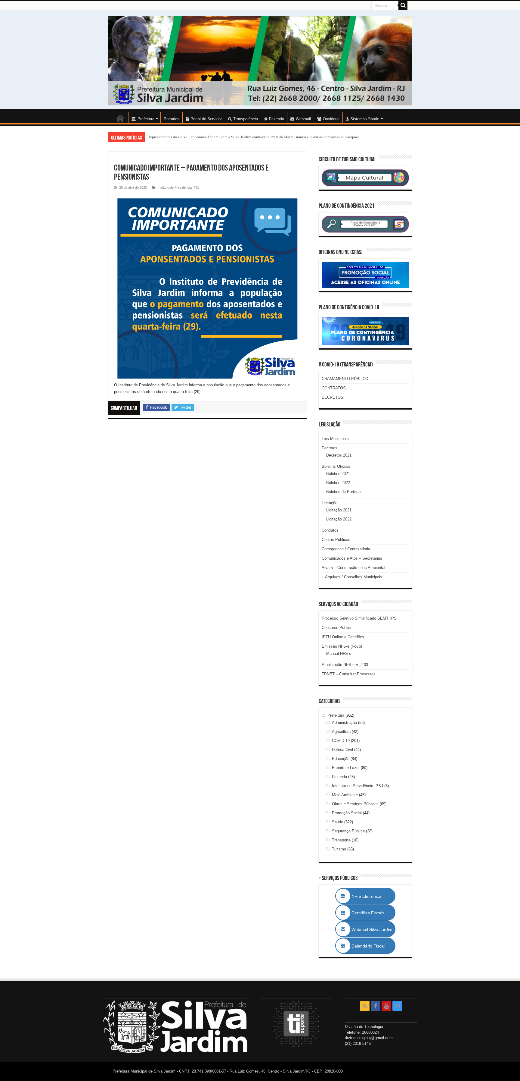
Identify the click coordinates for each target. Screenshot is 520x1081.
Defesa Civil (342, 749)
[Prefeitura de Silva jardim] (260, 61)
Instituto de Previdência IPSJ (179, 187)
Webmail (303, 119)
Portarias (171, 119)
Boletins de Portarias (344, 491)
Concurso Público (337, 627)
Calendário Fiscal (371, 946)
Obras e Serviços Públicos (355, 804)
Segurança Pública (348, 831)
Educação (340, 758)
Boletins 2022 (338, 482)
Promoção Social (347, 813)
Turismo (339, 849)
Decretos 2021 (338, 455)
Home (120, 118)
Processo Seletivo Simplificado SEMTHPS (359, 618)
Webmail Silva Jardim (371, 929)
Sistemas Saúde (364, 119)
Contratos (330, 530)
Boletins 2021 (338, 473)
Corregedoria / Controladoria (346, 549)
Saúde (337, 822)
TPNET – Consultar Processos (349, 674)
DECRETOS (332, 397)
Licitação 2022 (338, 519)
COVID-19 (341, 740)
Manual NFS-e (338, 653)
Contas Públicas (336, 539)
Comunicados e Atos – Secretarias (352, 558)
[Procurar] (402, 5)
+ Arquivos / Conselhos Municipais (352, 577)
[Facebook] (375, 1006)
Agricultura (341, 731)
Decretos (329, 448)
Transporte (341, 840)
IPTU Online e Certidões (343, 637)
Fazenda (276, 119)
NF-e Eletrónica (372, 896)
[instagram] (397, 1006)
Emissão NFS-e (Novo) (342, 646)
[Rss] (365, 1006)
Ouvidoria (331, 119)
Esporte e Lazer (346, 767)
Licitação (329, 503)
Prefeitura (335, 715)
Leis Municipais (335, 438)
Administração (344, 722)
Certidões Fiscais (371, 912)
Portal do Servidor (206, 119)
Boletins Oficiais (336, 466)
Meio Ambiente (345, 795)
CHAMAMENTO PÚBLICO (345, 378)
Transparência (245, 119)
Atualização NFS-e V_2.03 (345, 664)
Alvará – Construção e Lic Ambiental (353, 567)
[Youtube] (386, 1006)
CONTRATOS (334, 388)
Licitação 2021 (338, 510)
